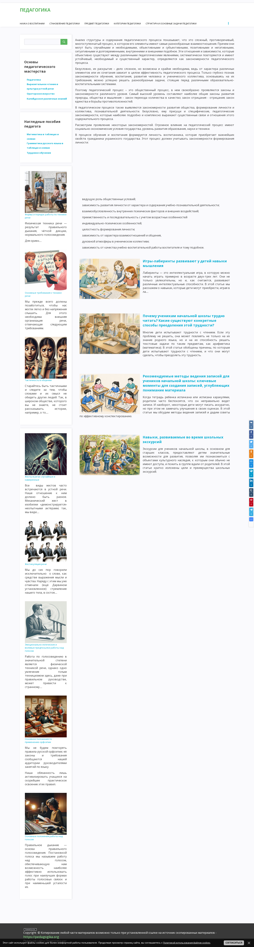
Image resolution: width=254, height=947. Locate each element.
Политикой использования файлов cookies (186, 942)
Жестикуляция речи (36, 564)
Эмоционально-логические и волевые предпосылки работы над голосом (44, 647)
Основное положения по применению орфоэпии (38, 740)
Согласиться (233, 942)
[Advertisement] (154, 171)
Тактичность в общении (38, 380)
